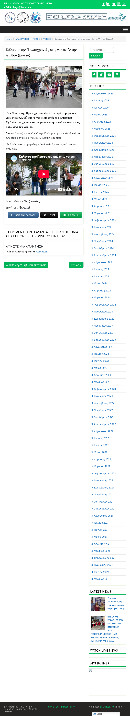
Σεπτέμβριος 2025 (105, 170)
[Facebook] (94, 74)
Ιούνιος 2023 (101, 360)
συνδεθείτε (41, 252)
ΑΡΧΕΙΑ (8, 7)
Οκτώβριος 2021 (104, 501)
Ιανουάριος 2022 (103, 480)
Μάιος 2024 (100, 283)
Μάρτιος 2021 (102, 550)
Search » (95, 55)
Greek (99, 714)
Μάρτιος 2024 (102, 297)
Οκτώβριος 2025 (104, 163)
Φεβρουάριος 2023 (105, 389)
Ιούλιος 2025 (101, 185)
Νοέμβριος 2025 (103, 156)
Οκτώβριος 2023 (104, 332)
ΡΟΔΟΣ (36, 39)
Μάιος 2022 (100, 452)
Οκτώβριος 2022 (104, 417)
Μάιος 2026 (100, 114)
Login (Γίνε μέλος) (22, 7)
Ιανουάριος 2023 (103, 396)
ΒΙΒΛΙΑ (7, 3)
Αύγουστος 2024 (103, 262)
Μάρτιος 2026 (102, 128)
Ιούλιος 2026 (101, 100)
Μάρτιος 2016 (102, 579)
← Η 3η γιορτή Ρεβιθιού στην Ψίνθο (26, 265)
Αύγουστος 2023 (103, 346)
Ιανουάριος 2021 (103, 564)
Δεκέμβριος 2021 (104, 487)
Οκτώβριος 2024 (104, 248)
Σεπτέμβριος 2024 (105, 255)
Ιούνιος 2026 (101, 107)
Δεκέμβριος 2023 (104, 318)
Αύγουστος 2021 (103, 515)
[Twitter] (101, 74)
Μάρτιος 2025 (102, 213)
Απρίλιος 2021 (102, 543)
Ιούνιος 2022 (101, 445)
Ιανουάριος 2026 (103, 142)
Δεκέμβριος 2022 (104, 403)
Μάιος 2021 (100, 536)
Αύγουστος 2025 (103, 178)
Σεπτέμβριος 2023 (105, 339)
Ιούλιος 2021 (101, 522)
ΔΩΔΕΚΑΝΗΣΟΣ (22, 39)
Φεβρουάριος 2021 (105, 558)
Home (9, 39)
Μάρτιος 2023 (102, 382)
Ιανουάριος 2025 (103, 227)
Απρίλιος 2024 (102, 290)
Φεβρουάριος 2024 (105, 304)
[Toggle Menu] (125, 29)
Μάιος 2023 (100, 367)
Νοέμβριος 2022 (103, 410)
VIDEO (49, 3)
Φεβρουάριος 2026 (105, 135)
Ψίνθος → (76, 265)
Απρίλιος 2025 (102, 206)
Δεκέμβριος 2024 (104, 234)
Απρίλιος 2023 (102, 375)
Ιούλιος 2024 (101, 269)
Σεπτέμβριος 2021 (105, 508)
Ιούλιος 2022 (101, 438)
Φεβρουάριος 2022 (105, 473)
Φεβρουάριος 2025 (105, 220)
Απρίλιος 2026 (102, 121)
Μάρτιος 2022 (102, 466)
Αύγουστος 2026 (103, 93)
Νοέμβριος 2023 (103, 325)
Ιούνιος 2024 (101, 276)
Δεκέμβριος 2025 (104, 149)
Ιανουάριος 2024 (103, 311)
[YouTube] (109, 74)
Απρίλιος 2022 (102, 459)
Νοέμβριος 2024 (103, 241)
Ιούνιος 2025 (101, 192)
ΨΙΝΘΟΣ (47, 39)
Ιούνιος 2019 (101, 572)
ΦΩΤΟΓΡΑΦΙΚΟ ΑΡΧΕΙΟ (32, 3)
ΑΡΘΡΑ (16, 3)
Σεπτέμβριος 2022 (105, 424)
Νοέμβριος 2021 (103, 494)
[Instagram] (117, 74)
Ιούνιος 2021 (101, 529)
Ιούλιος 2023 (101, 353)
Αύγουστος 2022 (103, 431)
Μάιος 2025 (100, 199)
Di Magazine (108, 706)
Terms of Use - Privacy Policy (60, 706)
